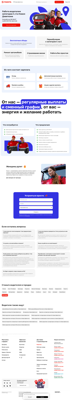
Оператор (21, 347)
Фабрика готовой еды (42, 360)
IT (19, 357)
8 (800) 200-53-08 (58, 351)
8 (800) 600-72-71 (58, 374)
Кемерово (55, 292)
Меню (66, 2)
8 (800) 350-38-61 (58, 377)
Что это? (30, 397)
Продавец (4, 344)
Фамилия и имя (23, 199)
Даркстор (39, 352)
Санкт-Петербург (12, 288)
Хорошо (42, 397)
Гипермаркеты (5, 355)
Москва (4, 288)
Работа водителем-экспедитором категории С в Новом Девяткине (54, 321)
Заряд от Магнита (6, 352)
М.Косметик (5, 349)
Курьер (38, 349)
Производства (40, 357)
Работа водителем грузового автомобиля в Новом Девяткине (15, 315)
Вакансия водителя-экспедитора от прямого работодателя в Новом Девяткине (19, 321)
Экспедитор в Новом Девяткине (30, 312)
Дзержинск (19, 292)
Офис (20, 349)
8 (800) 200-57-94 (58, 370)
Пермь (32, 292)
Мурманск (27, 288)
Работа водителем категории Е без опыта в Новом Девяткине (15, 324)
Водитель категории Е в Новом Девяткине (11, 312)
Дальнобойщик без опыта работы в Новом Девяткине (14, 309)
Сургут (44, 292)
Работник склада (41, 347)
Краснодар (20, 288)
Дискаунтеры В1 (6, 357)
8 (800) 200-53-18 (58, 359)
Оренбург (26, 292)
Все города (4, 295)
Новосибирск (62, 292)
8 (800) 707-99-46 (58, 366)
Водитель (39, 344)
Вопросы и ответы (41, 368)
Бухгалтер (21, 344)
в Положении (27, 215)
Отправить (36, 212)
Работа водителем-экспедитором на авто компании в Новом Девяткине (47, 318)
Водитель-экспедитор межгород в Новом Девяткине (50, 312)
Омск (49, 292)
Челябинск (38, 292)
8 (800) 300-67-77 (58, 362)
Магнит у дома (5, 347)
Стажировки (22, 355)
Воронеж (4, 292)
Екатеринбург (12, 292)
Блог (38, 371)
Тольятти (66, 288)
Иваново (51, 288)
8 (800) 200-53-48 (58, 355)
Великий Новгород (36, 288)
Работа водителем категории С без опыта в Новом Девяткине (16, 318)
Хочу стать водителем (11, 25)
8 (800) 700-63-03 (58, 347)
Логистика (39, 355)
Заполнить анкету (59, 2)
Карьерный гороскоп (42, 373)
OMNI (20, 352)
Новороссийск (58, 288)
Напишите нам (23, 385)
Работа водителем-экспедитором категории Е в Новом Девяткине (46, 315)
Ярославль (44, 288)
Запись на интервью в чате (42, 365)
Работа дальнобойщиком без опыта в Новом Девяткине (40, 309)
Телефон (22, 203)
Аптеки (3, 360)
